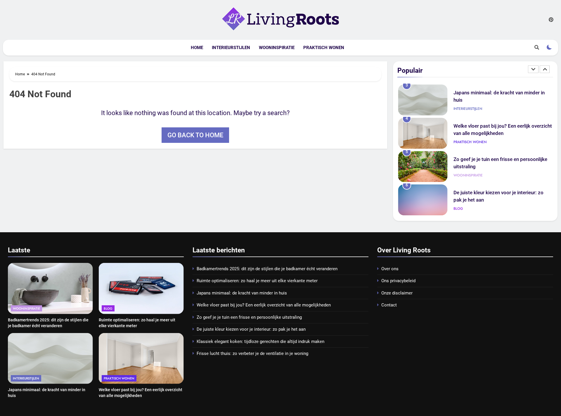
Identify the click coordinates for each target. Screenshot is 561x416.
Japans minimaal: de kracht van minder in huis (242, 293)
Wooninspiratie (277, 47)
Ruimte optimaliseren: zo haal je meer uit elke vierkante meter (257, 280)
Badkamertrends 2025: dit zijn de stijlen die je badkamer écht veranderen (267, 268)
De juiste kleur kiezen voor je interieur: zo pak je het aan (251, 329)
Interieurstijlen (231, 47)
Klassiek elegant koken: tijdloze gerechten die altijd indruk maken (260, 341)
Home (197, 47)
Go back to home (195, 135)
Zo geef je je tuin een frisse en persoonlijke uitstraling (249, 317)
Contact (389, 305)
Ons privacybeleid (398, 280)
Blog (458, 208)
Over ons (390, 268)
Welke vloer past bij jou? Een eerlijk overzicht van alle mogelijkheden (264, 305)
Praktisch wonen (323, 47)
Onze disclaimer (397, 293)
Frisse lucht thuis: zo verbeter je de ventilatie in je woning (252, 353)
